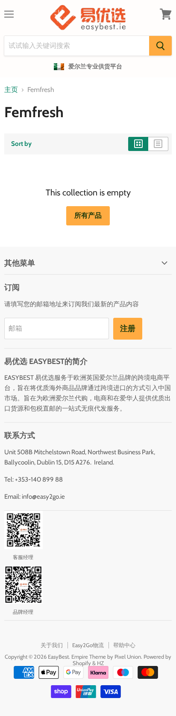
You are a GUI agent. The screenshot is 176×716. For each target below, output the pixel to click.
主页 (11, 90)
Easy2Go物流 (88, 645)
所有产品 (88, 215)
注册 (127, 328)
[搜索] (160, 46)
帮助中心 (124, 645)
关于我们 (52, 645)
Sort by (21, 144)
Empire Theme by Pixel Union (106, 656)
